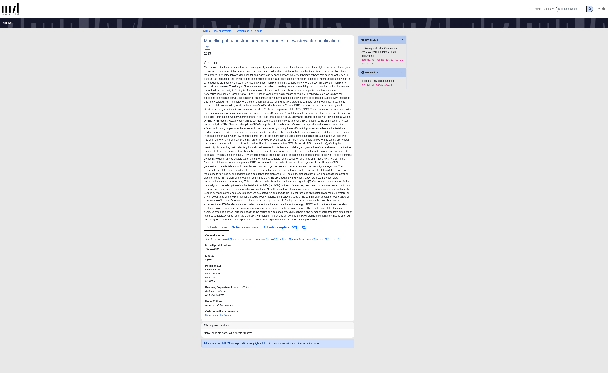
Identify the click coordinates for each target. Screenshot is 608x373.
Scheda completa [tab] (245, 227)
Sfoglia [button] (548, 8)
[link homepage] (11, 9)
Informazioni (371, 39)
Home (537, 8)
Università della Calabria (248, 31)
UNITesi (205, 31)
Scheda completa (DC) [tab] (280, 227)
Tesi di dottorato (222, 31)
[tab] (304, 227)
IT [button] (597, 8)
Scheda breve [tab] (216, 227)
